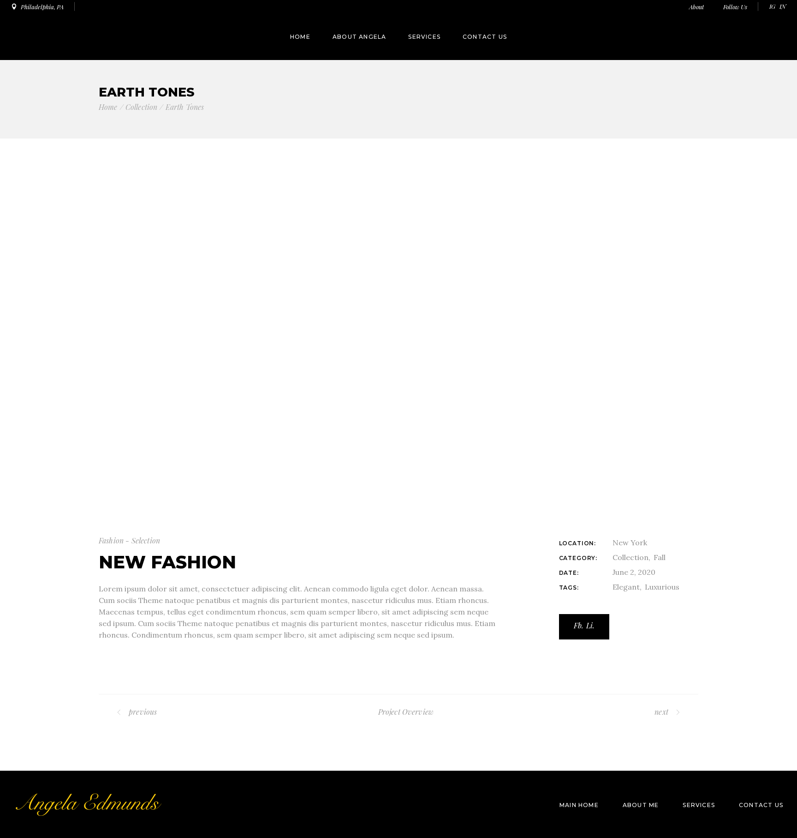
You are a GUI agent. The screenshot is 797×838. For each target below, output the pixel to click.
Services (699, 805)
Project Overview (406, 712)
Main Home (579, 805)
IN (782, 6)
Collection (630, 557)
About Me (641, 805)
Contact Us (761, 805)
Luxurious (662, 586)
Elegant (626, 586)
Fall (660, 557)
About (697, 7)
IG (772, 6)
